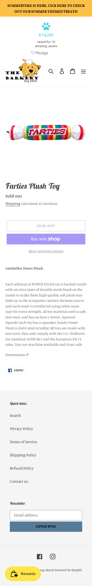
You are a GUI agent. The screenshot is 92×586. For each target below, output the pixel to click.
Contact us (19, 481)
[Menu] (83, 71)
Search (15, 415)
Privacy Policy (21, 428)
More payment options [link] (46, 251)
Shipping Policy (23, 454)
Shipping (12, 203)
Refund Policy (22, 468)
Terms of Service (23, 441)
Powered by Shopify (68, 570)
